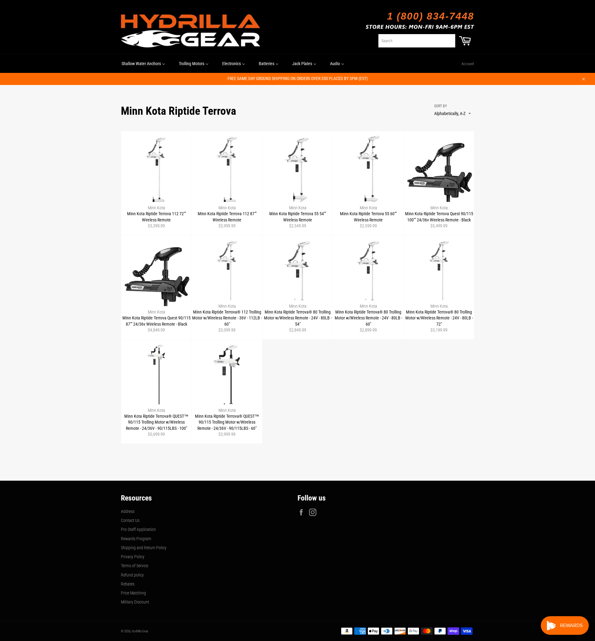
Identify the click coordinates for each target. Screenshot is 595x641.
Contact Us (130, 520)
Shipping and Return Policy (143, 547)
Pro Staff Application (138, 529)
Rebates (127, 583)
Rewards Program (136, 538)
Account (467, 63)
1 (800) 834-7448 (430, 16)
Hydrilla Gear (140, 631)
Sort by (440, 106)
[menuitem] (143, 63)
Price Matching (133, 592)
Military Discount (135, 601)
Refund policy (132, 574)
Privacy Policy (132, 556)
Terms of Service (134, 565)
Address (127, 511)
